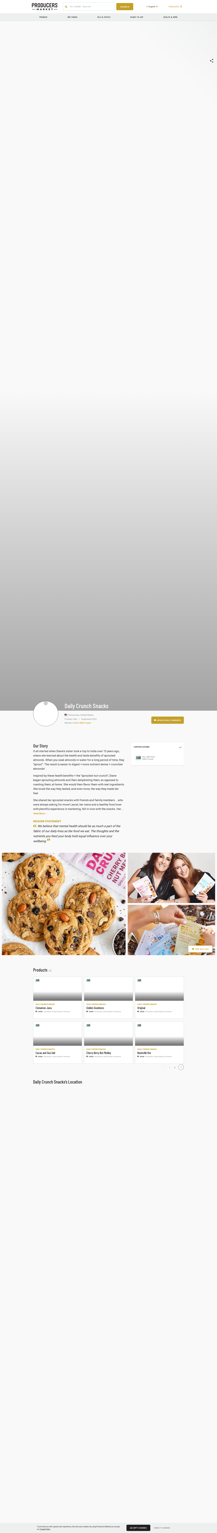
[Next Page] (181, 1066)
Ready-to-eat (136, 17)
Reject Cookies (162, 1528)
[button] (157, 747)
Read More (39, 813)
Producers (174, 6)
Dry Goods (72, 17)
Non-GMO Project (83, 723)
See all (202, 949)
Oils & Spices (104, 17)
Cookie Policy (45, 1529)
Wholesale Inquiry (169, 720)
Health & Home (171, 17)
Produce (43, 17)
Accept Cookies (138, 1528)
